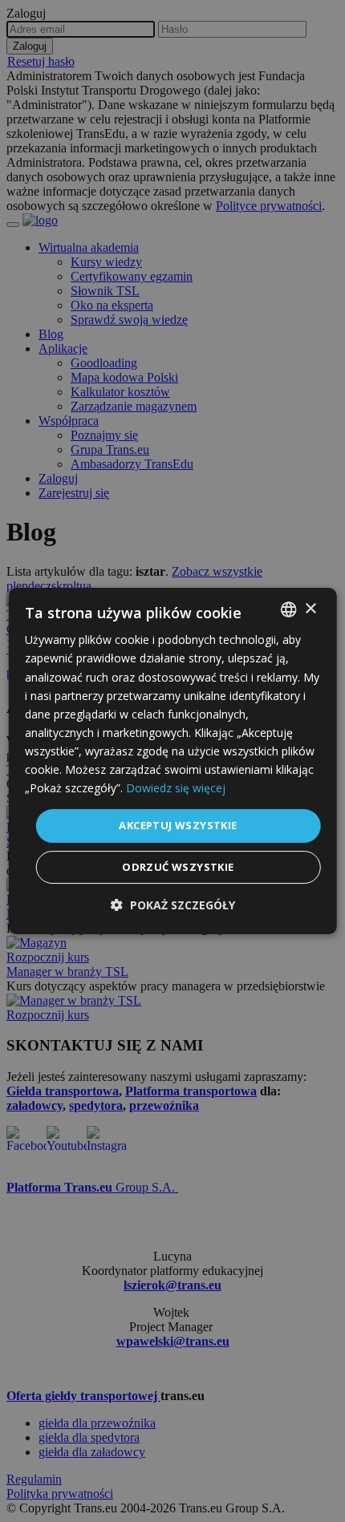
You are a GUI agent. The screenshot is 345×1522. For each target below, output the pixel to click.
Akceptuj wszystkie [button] (178, 825)
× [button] (310, 609)
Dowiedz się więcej (175, 787)
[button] (173, 905)
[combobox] (288, 609)
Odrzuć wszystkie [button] (177, 867)
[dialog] (173, 761)
